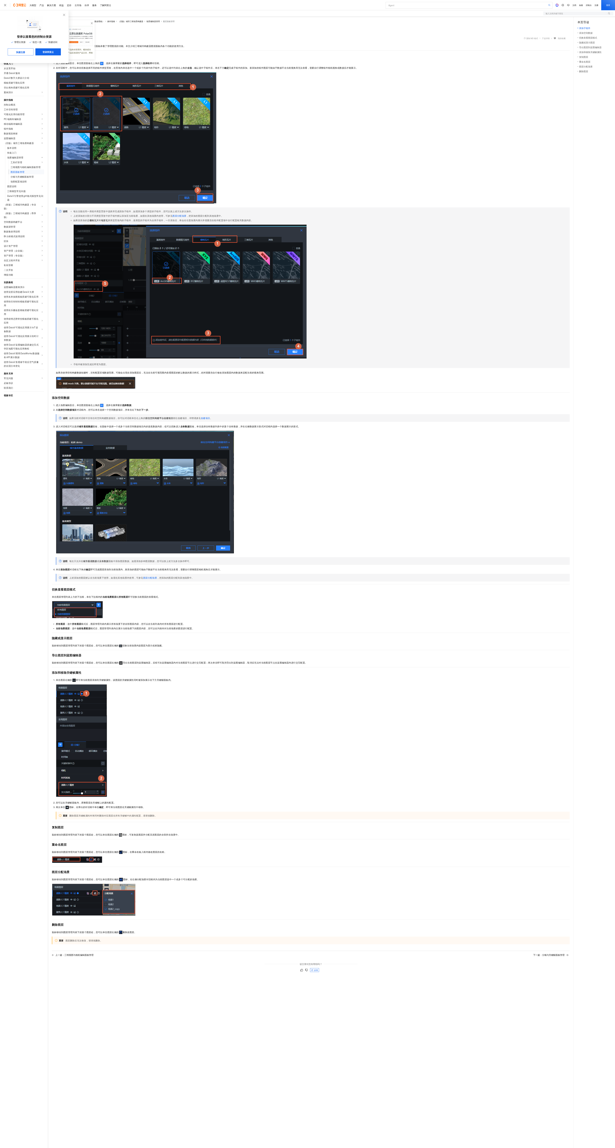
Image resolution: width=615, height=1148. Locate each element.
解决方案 (51, 5)
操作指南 (111, 21)
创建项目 (205, 418)
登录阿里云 (48, 51)
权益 (61, 5)
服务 (94, 5)
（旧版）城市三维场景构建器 (130, 21)
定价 (69, 5)
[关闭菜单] (5, 5)
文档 (574, 5)
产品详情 (546, 38)
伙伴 (87, 5)
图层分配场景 (179, 215)
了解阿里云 (105, 5)
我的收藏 (562, 38)
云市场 (78, 5)
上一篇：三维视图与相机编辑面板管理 (74, 954)
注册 (596, 5)
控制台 (589, 5)
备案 (581, 5)
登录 (608, 5)
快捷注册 (20, 52)
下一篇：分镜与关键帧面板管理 (549, 954)
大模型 (32, 5)
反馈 (316, 970)
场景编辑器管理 (153, 21)
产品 (41, 5)
